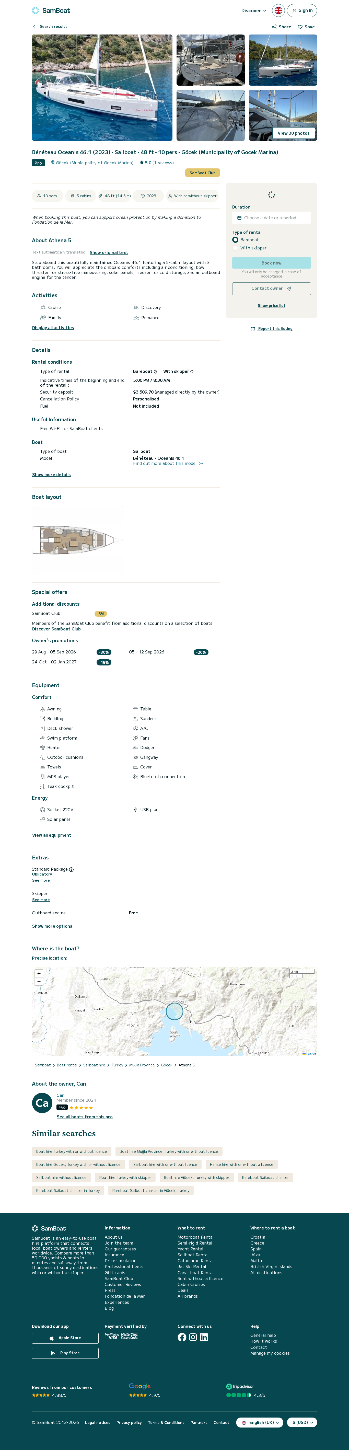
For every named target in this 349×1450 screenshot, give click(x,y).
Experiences (117, 1302)
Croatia (257, 1237)
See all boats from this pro (85, 1116)
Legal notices (97, 1422)
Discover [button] (251, 10)
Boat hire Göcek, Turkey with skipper (196, 1177)
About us (114, 1237)
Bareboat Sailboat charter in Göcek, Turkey (150, 1190)
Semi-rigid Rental (195, 1242)
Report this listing (275, 328)
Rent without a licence (200, 1278)
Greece (257, 1242)
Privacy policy (129, 1422)
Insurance (114, 1254)
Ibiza (255, 1254)
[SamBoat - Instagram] (193, 1337)
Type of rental (247, 232)
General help (263, 1335)
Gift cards (115, 1272)
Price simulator (120, 1260)
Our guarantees (120, 1248)
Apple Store (69, 1337)
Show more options (52, 926)
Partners (199, 1422)
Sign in (305, 10)
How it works (263, 1341)
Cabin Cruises (191, 1284)
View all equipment (51, 835)
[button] (39, 973)
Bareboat (249, 239)
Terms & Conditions (166, 1422)
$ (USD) (300, 1422)
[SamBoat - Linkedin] (204, 1337)
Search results (53, 26)
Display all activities (53, 327)
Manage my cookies (270, 1353)
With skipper (253, 247)
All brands (188, 1296)
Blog (109, 1308)
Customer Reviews (123, 1284)
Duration (241, 206)
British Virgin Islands (271, 1266)
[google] (140, 1386)
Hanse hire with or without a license (241, 1164)
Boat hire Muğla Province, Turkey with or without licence (169, 1151)
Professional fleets (124, 1266)
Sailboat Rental (193, 1254)
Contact (258, 1347)
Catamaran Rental (196, 1260)
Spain (256, 1248)
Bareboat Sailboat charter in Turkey (68, 1190)
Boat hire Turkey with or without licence (71, 1151)
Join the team (119, 1242)
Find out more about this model (165, 463)
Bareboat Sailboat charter (265, 1177)
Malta (256, 1260)
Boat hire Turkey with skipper (125, 1177)
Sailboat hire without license (61, 1177)
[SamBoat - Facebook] (182, 1337)
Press (110, 1290)
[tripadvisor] (240, 1386)
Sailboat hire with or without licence (165, 1164)
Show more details (51, 474)
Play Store (69, 1352)
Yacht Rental (190, 1248)
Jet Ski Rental (192, 1266)
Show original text (109, 252)
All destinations (266, 1272)
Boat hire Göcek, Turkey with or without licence (78, 1164)
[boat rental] (51, 10)
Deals (183, 1290)
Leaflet (311, 1054)
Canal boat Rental (196, 1272)
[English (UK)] (278, 10)
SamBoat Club (203, 172)
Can (60, 1095)
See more (41, 880)
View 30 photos (294, 133)
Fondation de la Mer (125, 1296)
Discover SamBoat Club (56, 628)
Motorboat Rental (196, 1237)
